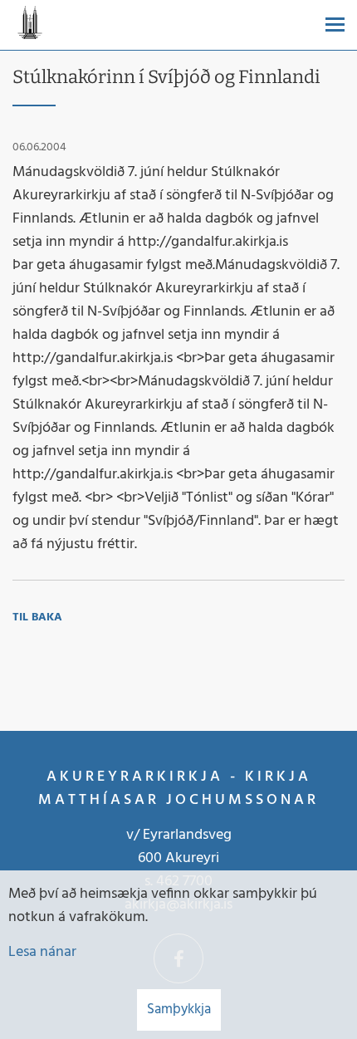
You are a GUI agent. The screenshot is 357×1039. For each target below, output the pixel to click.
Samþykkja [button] (179, 1009)
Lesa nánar (42, 952)
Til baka (37, 617)
